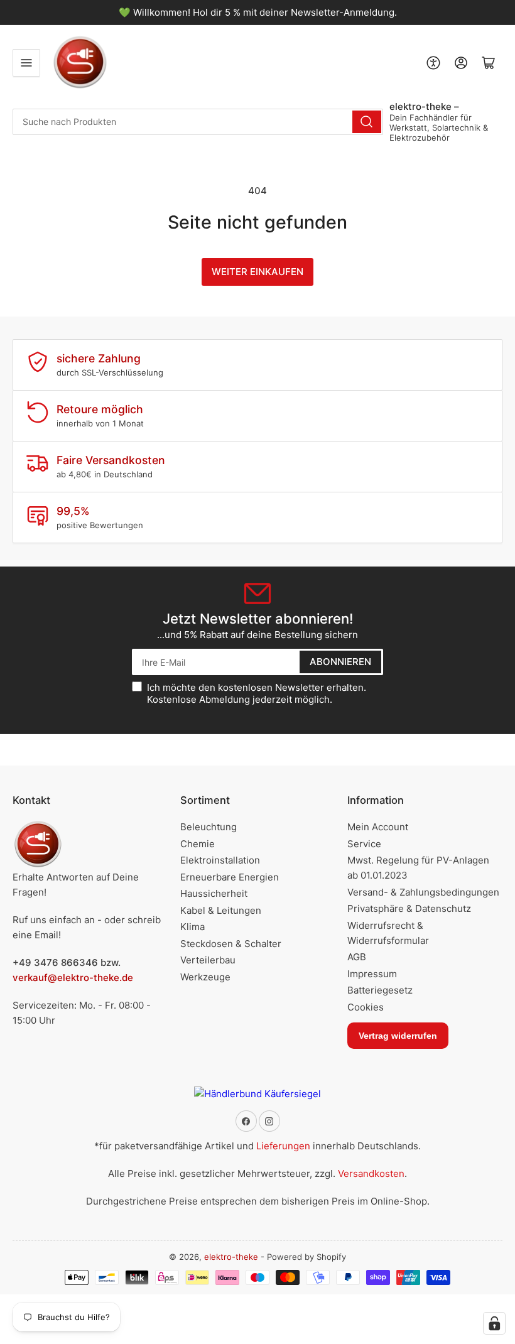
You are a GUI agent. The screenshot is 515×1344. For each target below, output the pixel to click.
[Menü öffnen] (26, 63)
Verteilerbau (208, 960)
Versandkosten (371, 1173)
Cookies (365, 1007)
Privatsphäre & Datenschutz (409, 908)
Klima (192, 927)
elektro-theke (231, 1257)
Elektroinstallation (220, 860)
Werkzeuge (205, 977)
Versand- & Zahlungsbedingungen (423, 892)
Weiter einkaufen (257, 272)
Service (364, 844)
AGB (356, 957)
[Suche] (367, 122)
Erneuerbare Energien (229, 877)
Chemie (197, 844)
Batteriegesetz (380, 990)
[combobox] (198, 122)
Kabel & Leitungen (220, 910)
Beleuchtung (208, 827)
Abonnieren (340, 662)
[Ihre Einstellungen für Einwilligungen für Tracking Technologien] (494, 1323)
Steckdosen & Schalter (230, 944)
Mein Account (377, 827)
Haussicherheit (213, 893)
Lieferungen (283, 1146)
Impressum (372, 974)
